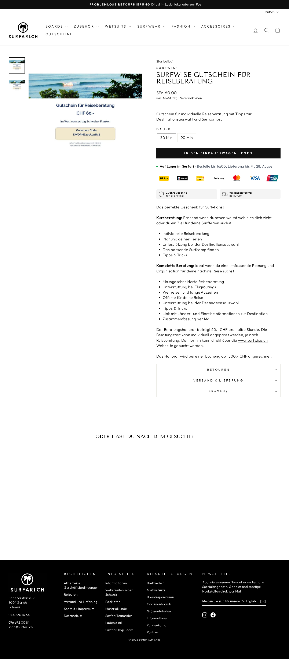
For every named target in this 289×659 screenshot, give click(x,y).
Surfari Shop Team (119, 630)
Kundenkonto (157, 625)
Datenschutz (73, 616)
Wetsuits (116, 26)
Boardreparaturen (160, 597)
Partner (152, 632)
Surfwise (167, 68)
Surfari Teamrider (118, 616)
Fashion (182, 26)
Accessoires (216, 26)
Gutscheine (59, 34)
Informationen (116, 583)
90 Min (187, 137)
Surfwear (149, 26)
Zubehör (84, 26)
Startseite (163, 61)
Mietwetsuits (156, 590)
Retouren (218, 370)
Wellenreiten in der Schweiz (119, 592)
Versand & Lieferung (218, 380)
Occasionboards (159, 604)
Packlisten (112, 602)
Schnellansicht (40, 509)
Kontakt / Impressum (79, 609)
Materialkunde (116, 609)
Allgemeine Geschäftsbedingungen (81, 585)
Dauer (163, 129)
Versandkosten (191, 98)
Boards (54, 26)
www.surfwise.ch (253, 340)
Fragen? (218, 391)
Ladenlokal (113, 623)
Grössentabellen (159, 611)
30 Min (166, 137)
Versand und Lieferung (80, 602)
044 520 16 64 (19, 615)
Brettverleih (155, 583)
